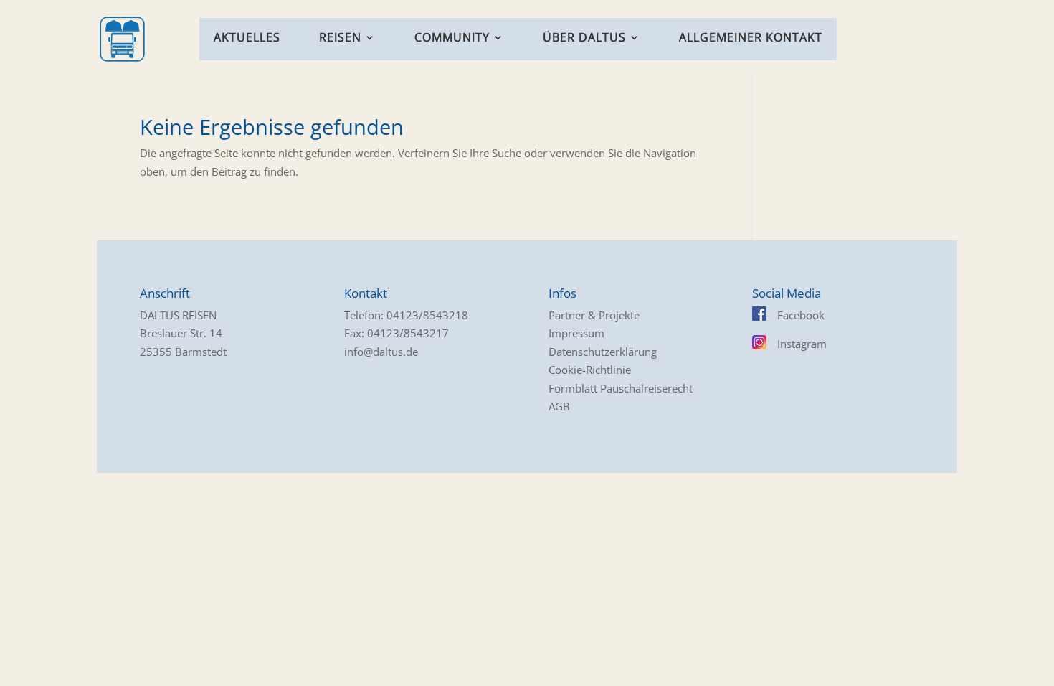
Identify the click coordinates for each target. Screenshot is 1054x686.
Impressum (576, 333)
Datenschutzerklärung (603, 351)
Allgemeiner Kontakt (750, 38)
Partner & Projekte (594, 315)
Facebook (801, 315)
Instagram (802, 344)
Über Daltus (584, 38)
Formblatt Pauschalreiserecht (621, 388)
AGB (559, 406)
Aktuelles (247, 38)
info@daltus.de (381, 351)
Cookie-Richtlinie (590, 369)
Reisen (340, 38)
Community (452, 38)
